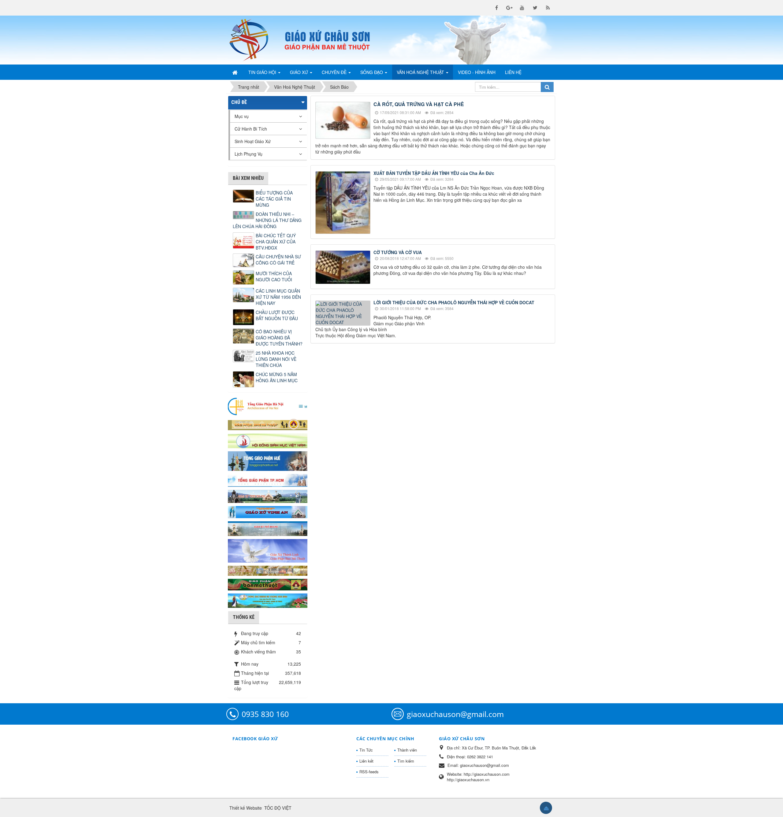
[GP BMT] (267, 584)
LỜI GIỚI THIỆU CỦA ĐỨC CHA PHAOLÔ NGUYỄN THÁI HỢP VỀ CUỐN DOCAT (453, 302)
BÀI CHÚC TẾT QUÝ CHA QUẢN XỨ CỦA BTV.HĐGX (276, 241)
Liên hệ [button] (513, 72)
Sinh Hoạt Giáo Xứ (253, 141)
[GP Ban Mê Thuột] (267, 424)
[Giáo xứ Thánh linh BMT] (267, 550)
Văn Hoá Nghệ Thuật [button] (421, 72)
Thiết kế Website (245, 808)
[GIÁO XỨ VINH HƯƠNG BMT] (267, 496)
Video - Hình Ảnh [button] (476, 72)
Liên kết (366, 761)
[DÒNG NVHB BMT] (267, 600)
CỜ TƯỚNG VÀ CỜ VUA (397, 252)
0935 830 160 (265, 714)
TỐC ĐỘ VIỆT (277, 808)
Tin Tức (366, 750)
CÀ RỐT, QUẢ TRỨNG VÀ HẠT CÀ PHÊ (418, 104)
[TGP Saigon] (267, 480)
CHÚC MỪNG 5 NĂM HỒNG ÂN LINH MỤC (277, 377)
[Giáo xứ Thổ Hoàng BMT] (267, 528)
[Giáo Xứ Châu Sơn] (253, 40)
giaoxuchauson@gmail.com (455, 714)
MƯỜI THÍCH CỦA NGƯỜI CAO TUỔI (274, 276)
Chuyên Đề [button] (335, 72)
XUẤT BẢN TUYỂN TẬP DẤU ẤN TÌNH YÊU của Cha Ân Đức (433, 173)
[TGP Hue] (267, 460)
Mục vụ (242, 116)
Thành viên (407, 750)
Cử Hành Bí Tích (251, 129)
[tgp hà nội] (267, 406)
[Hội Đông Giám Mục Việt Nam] (267, 440)
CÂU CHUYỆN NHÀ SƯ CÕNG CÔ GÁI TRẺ (278, 259)
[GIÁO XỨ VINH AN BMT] (267, 511)
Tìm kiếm (405, 761)
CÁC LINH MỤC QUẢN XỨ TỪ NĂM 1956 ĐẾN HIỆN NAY (278, 297)
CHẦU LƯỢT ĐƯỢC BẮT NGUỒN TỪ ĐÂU (277, 315)
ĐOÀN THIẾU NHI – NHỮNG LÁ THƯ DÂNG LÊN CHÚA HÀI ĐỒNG (267, 220)
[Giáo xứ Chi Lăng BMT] (267, 570)
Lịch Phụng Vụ (248, 154)
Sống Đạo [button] (372, 72)
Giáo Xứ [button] (299, 72)
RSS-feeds (369, 771)
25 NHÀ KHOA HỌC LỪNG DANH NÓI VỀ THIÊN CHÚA (276, 359)
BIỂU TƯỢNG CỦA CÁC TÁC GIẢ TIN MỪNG (274, 199)
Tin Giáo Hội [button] (262, 72)
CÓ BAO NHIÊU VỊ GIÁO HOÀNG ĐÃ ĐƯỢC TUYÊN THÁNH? (279, 337)
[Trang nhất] (235, 72)
